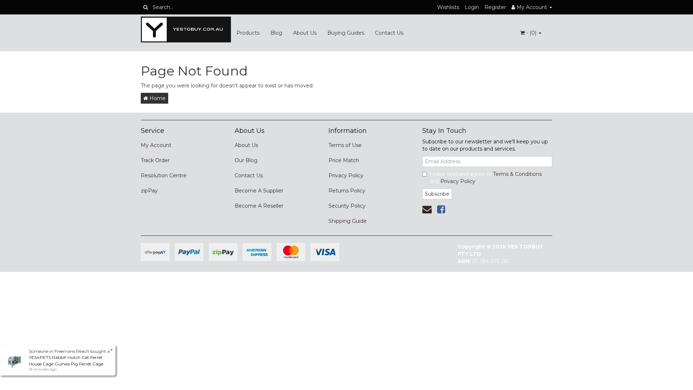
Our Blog (246, 160)
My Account (156, 145)
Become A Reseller (259, 206)
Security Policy (347, 206)
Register (495, 7)
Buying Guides (345, 33)
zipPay (149, 190)
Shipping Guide (347, 221)
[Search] (146, 7)
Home (157, 98)
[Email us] (427, 209)
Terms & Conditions (517, 174)
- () (531, 33)
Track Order (155, 160)
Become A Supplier (259, 190)
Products (248, 33)
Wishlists (448, 7)
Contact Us (389, 33)
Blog (276, 33)
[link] (441, 209)
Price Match (343, 160)
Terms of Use (345, 145)
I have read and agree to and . (486, 178)
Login (472, 7)
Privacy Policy (345, 175)
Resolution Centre (164, 175)
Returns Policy (346, 190)
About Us (305, 33)
